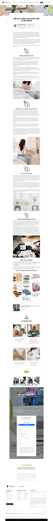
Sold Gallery (25, 499)
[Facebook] (6, 498)
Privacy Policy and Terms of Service (31, 478)
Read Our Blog (18, 498)
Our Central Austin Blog (34, 2)
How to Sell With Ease (19, 499)
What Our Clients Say (26, 494)
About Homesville (26, 495)
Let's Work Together (23, 2)
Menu (42, 2)
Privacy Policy (45, 510)
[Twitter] (7, 498)
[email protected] (26, 406)
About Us (15, 2)
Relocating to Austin (19, 494)
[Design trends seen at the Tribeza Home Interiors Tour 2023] (33, 330)
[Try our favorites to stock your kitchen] (19, 354)
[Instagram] (13, 498)
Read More (19, 343)
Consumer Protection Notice (21, 516)
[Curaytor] (9, 504)
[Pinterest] (10, 498)
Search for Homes (19, 495)
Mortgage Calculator (26, 498)
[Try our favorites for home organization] (33, 354)
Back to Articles (16, 14)
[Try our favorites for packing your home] (19, 330)
